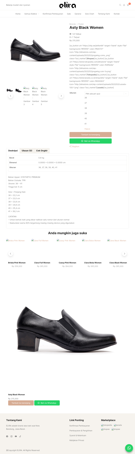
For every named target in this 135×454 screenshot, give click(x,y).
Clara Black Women (118, 263)
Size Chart (89, 14)
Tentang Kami (104, 14)
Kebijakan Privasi (76, 440)
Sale (69, 14)
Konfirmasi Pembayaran (53, 14)
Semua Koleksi (30, 14)
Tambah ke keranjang (90, 134)
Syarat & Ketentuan (77, 435)
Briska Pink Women (17, 263)
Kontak (117, 14)
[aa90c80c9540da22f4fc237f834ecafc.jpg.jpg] (36, 81)
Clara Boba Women (93, 263)
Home (17, 14)
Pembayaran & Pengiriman (80, 430)
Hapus (87, 129)
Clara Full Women (42, 263)
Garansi (78, 14)
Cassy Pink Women (67, 263)
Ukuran (73, 93)
